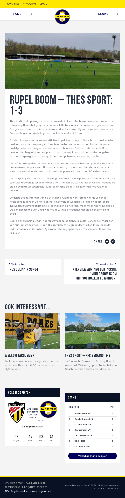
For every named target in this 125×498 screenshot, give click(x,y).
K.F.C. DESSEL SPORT (84, 435)
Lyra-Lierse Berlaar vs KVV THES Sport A (32, 413)
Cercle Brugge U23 (84, 419)
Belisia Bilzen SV (82, 413)
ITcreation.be (112, 488)
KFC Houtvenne (82, 446)
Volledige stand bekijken (92, 456)
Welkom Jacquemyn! (20, 355)
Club (77, 407)
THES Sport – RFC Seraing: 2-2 (87, 355)
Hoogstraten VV (82, 430)
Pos (71, 407)
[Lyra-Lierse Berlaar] (16, 412)
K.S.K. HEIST (80, 441)
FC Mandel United (83, 424)
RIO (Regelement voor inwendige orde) (28, 491)
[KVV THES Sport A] (48, 409)
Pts (112, 407)
